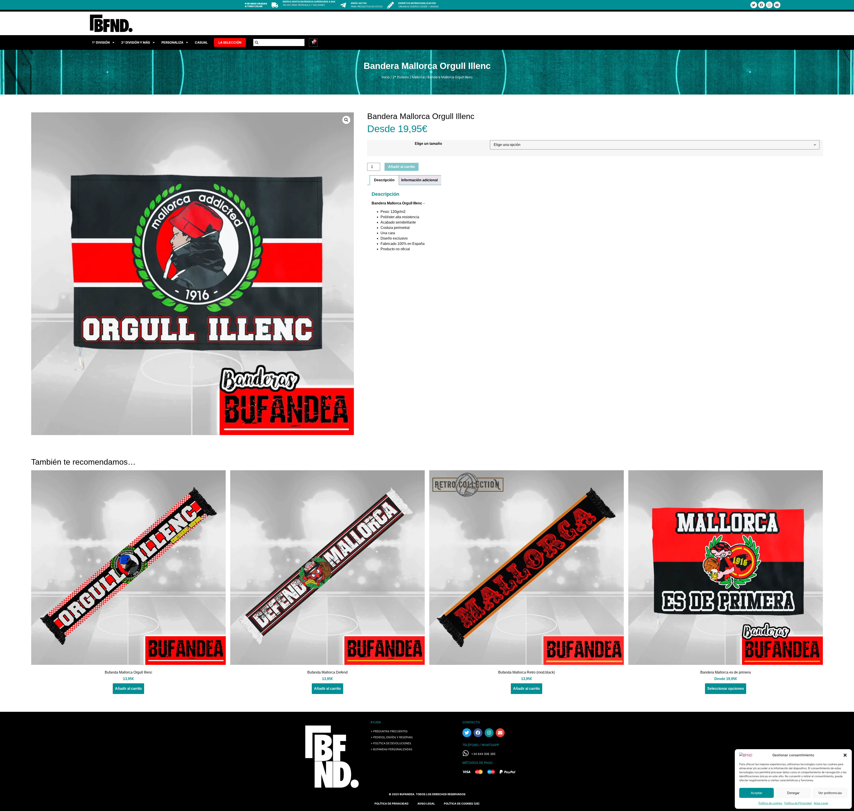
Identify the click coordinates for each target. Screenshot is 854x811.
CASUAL (201, 42)
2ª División (401, 77)
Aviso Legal (821, 803)
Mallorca (418, 77)
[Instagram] (769, 5)
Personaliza (172, 42)
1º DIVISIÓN (101, 42)
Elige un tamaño (428, 143)
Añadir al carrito (401, 167)
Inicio (386, 77)
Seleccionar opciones (725, 688)
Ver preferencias (830, 793)
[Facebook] (761, 5)
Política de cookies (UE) (461, 803)
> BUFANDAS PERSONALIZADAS (391, 749)
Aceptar (756, 793)
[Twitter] (753, 5)
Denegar (793, 793)
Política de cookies (770, 803)
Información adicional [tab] (419, 180)
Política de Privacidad (798, 803)
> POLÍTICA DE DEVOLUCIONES (391, 743)
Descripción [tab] (384, 180)
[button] (845, 755)
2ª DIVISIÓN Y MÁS (135, 42)
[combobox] (278, 42)
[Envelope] (777, 5)
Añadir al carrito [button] (128, 688)
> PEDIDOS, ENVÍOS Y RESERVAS (392, 737)
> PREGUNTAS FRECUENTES (389, 731)
